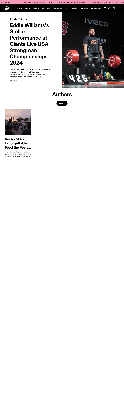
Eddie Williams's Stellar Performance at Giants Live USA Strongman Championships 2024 (29, 44)
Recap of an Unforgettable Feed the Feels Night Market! (16, 143)
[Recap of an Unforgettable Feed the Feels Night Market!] (18, 122)
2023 (61, 103)
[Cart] (118, 8)
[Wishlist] (114, 8)
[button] (27, 8)
